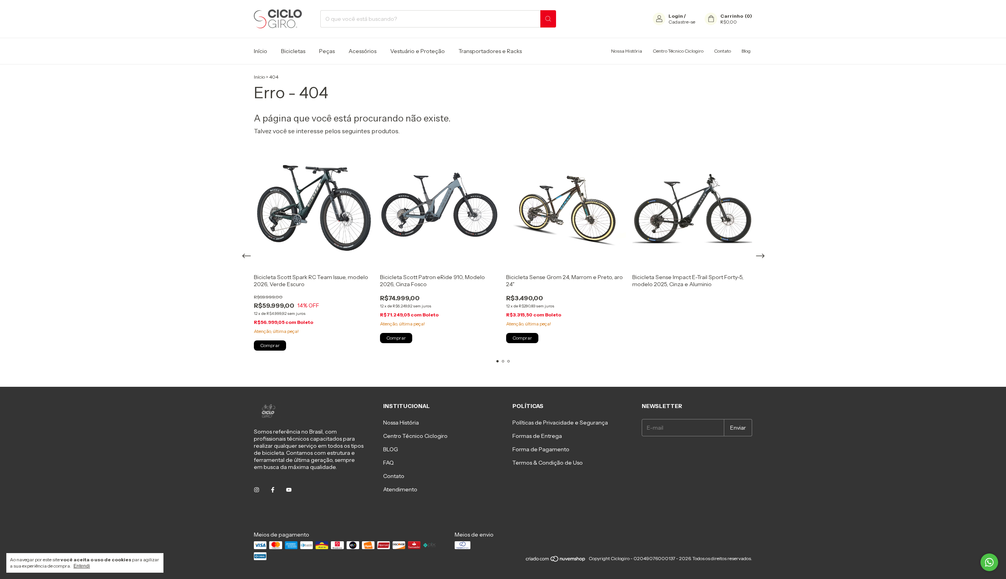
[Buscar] (548, 19)
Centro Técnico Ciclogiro (678, 51)
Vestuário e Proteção (417, 51)
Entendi (81, 566)
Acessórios (362, 51)
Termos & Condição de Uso (547, 462)
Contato (722, 51)
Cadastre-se (681, 22)
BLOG (390, 449)
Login (675, 16)
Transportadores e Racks (490, 51)
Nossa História (626, 51)
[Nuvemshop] (555, 560)
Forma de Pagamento (540, 449)
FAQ (388, 462)
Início (260, 51)
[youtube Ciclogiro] (289, 489)
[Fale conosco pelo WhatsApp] (989, 562)
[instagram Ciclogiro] (256, 489)
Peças (327, 51)
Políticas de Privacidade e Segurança (560, 422)
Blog (746, 51)
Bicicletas (293, 51)
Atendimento (400, 489)
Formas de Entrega (537, 435)
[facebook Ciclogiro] (272, 489)
